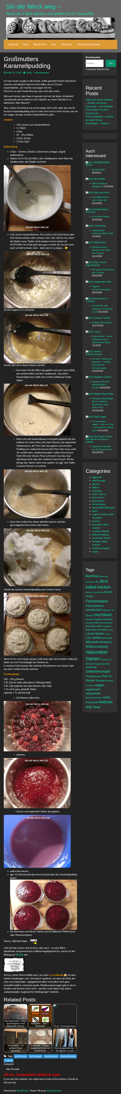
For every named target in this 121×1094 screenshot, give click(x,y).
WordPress (22, 1090)
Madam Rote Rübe (103, 393)
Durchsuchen (93, 57)
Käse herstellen (100, 629)
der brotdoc (99, 178)
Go (110, 63)
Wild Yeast (93, 707)
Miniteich (106, 642)
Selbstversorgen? (101, 548)
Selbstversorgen (98, 671)
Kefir (96, 622)
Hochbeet (103, 615)
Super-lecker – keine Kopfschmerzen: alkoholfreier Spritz (102, 339)
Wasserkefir (93, 693)
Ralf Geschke (54, 1090)
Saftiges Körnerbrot (101, 322)
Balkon (95, 487)
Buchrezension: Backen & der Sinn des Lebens (101, 250)
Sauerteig (91, 667)
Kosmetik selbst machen (98, 626)
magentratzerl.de (102, 281)
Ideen (95, 511)
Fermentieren (99, 504)
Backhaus (92, 576)
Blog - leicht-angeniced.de (96, 263)
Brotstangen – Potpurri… (98, 123)
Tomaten (101, 680)
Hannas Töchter (102, 318)
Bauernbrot (104, 576)
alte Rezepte (20, 1056)
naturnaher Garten (101, 538)
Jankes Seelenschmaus (94, 352)
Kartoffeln (89, 623)
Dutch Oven (98, 497)
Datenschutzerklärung (88, 44)
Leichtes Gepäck (100, 531)
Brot (98, 582)
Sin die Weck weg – (33, 6)
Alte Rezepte (12, 1069)
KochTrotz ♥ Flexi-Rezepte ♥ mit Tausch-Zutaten (99, 439)
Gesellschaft (93, 609)
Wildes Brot (100, 242)
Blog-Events (40, 44)
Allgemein (97, 477)
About (26, 44)
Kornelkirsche (105, 623)
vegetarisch (93, 689)
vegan (95, 551)
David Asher (98, 592)
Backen (96, 484)
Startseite (13, 44)
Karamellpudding (68, 1056)
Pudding (8, 1060)
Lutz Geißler (93, 637)
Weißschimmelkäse (94, 698)
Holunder (90, 619)
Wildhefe (105, 702)
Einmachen (98, 501)
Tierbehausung (93, 676)
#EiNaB (19, 954)
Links (54, 44)
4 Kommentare (41, 72)
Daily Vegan (100, 416)
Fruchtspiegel (35, 1056)
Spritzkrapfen (98, 169)
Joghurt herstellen (103, 619)
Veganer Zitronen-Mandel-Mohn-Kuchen (101, 384)
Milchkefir (92, 642)
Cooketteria (100, 225)
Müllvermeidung (100, 534)
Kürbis (110, 630)
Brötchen (89, 592)
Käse (88, 629)
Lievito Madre (95, 633)
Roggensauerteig (102, 664)
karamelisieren (51, 1056)
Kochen (96, 521)
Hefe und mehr (101, 192)
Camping (96, 490)
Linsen (107, 634)
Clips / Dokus (99, 494)
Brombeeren (90, 582)
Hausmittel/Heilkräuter (103, 507)
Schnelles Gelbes (100, 216)
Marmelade (107, 638)
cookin (97, 331)
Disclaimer (66, 44)
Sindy (29, 72)
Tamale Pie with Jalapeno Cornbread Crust (102, 309)
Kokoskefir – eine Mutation (99, 106)
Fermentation (97, 601)
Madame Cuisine (102, 377)
